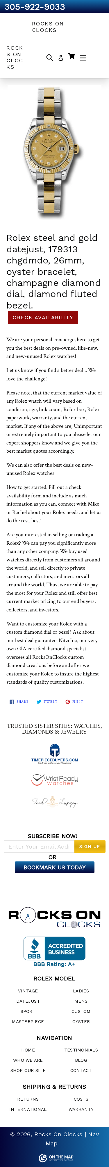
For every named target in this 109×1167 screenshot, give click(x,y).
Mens (80, 1001)
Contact (81, 1070)
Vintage (28, 991)
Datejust (28, 1001)
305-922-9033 (34, 6)
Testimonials (81, 1050)
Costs (81, 1099)
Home (28, 1050)
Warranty (81, 1109)
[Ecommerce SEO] (54, 1158)
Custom (81, 1011)
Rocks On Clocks (48, 26)
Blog (81, 1060)
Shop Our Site (28, 1070)
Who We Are (28, 1060)
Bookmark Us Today (55, 867)
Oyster (81, 1021)
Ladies (81, 991)
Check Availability (43, 317)
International (28, 1109)
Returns (28, 1099)
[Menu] (83, 57)
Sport (28, 1011)
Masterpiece (28, 1021)
